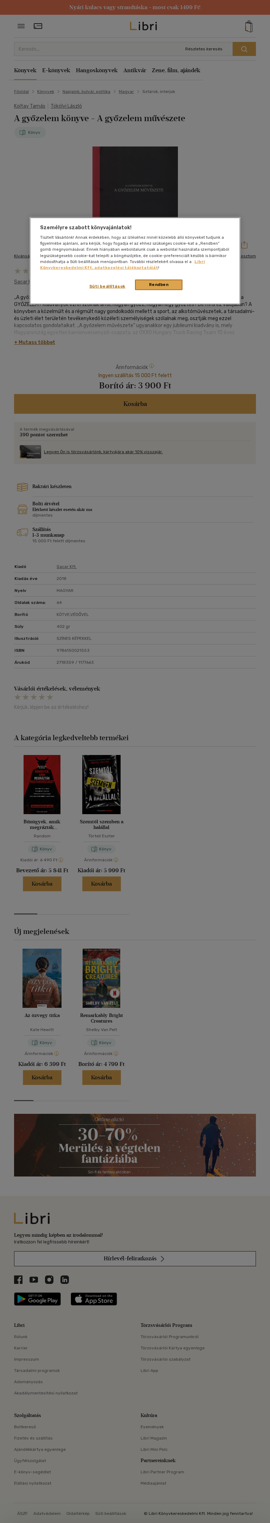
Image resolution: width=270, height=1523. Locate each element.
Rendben (159, 284)
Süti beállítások (107, 285)
